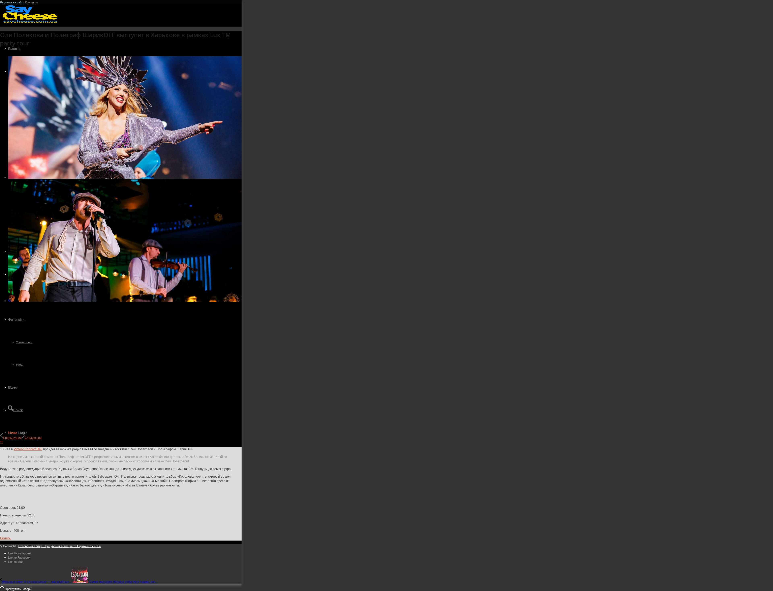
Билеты (5, 538)
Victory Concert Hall (28, 449)
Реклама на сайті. (12, 2)
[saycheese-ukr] (30, 23)
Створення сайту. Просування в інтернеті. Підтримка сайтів (59, 546)
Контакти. (31, 2)
